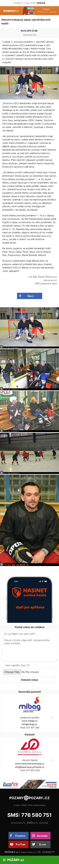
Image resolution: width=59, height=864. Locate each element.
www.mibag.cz (30, 720)
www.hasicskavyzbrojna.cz (29, 763)
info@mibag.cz (29, 724)
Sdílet (31, 295)
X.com (42, 844)
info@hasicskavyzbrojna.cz (29, 767)
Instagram (42, 835)
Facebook (20, 835)
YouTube (20, 844)
